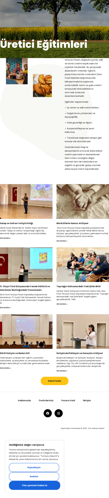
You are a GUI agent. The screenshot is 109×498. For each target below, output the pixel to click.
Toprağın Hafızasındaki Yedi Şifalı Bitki (78, 286)
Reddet (34, 476)
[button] (54, 381)
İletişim (87, 400)
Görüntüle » (5, 238)
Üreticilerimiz (46, 400)
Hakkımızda (24, 400)
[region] (34, 466)
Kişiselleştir (34, 467)
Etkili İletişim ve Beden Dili (15, 353)
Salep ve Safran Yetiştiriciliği (16, 223)
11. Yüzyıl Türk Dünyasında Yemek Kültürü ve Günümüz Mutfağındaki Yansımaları (25, 288)
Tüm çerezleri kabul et (34, 485)
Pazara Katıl (68, 400)
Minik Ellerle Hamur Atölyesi (72, 223)
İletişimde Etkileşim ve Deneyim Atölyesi (79, 353)
